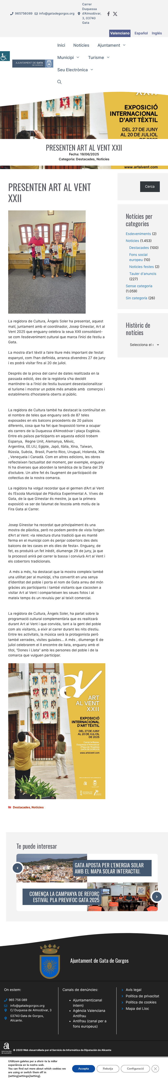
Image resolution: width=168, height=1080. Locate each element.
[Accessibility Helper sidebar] (5, 56)
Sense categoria (139, 286)
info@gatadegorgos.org (56, 13)
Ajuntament (109, 45)
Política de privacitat (142, 996)
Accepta (83, 1069)
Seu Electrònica (72, 69)
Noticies (102, 159)
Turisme (96, 57)
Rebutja (108, 1069)
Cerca (150, 186)
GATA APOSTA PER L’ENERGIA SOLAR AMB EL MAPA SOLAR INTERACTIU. (109, 868)
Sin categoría (136, 298)
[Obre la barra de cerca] (59, 82)
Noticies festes (141, 267)
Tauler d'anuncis (142, 274)
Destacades (85, 159)
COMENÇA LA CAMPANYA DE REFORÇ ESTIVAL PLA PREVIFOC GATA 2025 (64, 897)
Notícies (81, 45)
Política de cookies (141, 1002)
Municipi (65, 57)
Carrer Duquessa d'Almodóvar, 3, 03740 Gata (91, 13)
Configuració (135, 1069)
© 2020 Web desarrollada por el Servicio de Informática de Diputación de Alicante (62, 1050)
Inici (61, 45)
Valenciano (119, 33)
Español (141, 33)
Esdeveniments (138, 234)
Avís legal (133, 990)
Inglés (157, 33)
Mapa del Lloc (137, 1009)
